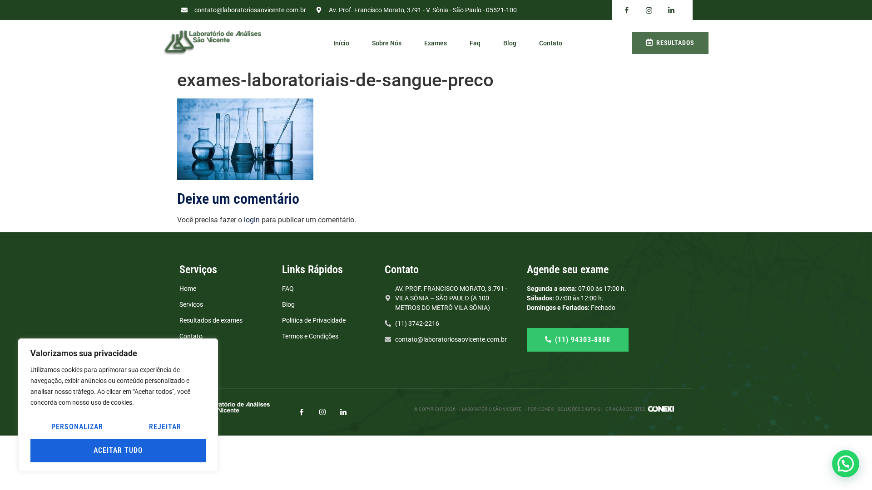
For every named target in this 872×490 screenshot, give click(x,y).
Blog (509, 43)
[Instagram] (322, 412)
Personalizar (77, 426)
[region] (118, 405)
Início (341, 43)
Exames (435, 43)
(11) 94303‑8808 (582, 339)
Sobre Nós (386, 43)
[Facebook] (627, 10)
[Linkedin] (671, 10)
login (252, 220)
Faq (475, 43)
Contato (550, 43)
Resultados (675, 42)
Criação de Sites (625, 409)
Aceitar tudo (118, 450)
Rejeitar (165, 426)
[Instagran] (649, 10)
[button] (845, 463)
